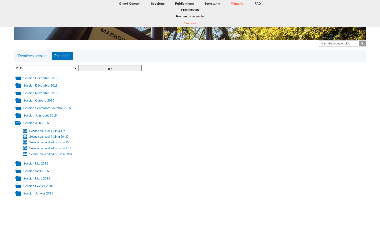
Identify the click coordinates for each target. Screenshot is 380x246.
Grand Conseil (130, 3)
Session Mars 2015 (36, 178)
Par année (62, 56)
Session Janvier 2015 (38, 193)
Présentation (190, 9)
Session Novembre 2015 (40, 93)
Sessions (158, 3)
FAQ (258, 3)
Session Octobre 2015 (38, 100)
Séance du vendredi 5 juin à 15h (49, 142)
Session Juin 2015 (36, 123)
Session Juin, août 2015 (40, 115)
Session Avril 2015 (36, 171)
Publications (184, 3)
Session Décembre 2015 (40, 78)
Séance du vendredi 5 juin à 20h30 (51, 154)
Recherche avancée (190, 16)
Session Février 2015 (38, 186)
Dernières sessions (33, 56)
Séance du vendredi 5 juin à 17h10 (51, 148)
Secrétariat (212, 3)
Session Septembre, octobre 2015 (47, 108)
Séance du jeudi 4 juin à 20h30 (48, 136)
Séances (190, 23)
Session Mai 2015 (35, 163)
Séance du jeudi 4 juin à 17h (47, 131)
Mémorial (237, 3)
